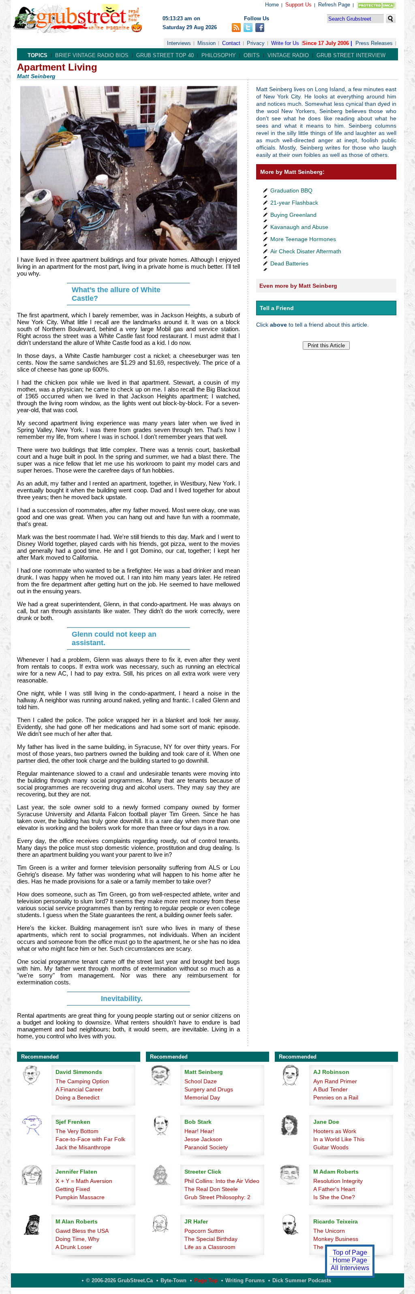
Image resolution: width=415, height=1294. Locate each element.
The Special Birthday (210, 1239)
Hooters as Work (334, 1131)
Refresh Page (334, 5)
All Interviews (350, 1267)
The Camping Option (82, 1081)
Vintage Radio (288, 55)
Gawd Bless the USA (82, 1231)
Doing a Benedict (77, 1097)
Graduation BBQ (291, 190)
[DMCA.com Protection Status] (374, 7)
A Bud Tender (330, 1089)
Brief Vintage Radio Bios (91, 55)
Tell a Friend (277, 308)
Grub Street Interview (351, 55)
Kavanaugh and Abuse (299, 227)
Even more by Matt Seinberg (298, 285)
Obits (252, 55)
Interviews (179, 43)
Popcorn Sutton (204, 1231)
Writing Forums (245, 1280)
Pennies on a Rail (335, 1097)
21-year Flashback (294, 202)
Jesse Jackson (203, 1139)
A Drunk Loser (74, 1247)
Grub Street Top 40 (165, 55)
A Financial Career (79, 1089)
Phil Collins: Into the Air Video (221, 1181)
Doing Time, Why (77, 1239)
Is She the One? (334, 1197)
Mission (206, 43)
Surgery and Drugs (208, 1089)
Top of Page (350, 1252)
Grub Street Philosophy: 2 (217, 1197)
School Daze (200, 1081)
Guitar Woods (331, 1147)
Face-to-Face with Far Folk (90, 1139)
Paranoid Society (206, 1147)
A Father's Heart (334, 1189)
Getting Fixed (73, 1189)
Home (272, 5)
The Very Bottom (77, 1131)
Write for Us (285, 43)
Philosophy (218, 55)
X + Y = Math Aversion (84, 1181)
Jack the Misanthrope (83, 1147)
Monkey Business (335, 1239)
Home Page (350, 1260)
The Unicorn (329, 1231)
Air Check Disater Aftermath (305, 251)
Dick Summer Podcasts (301, 1280)
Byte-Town (173, 1280)
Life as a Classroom (209, 1247)
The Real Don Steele (211, 1189)
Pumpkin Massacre (80, 1197)
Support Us (298, 5)
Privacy (256, 43)
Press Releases (374, 43)
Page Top (206, 1280)
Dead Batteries (289, 263)
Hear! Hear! (199, 1131)
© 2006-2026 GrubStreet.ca (119, 1280)
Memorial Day (202, 1097)
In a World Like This (338, 1139)
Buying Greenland (293, 215)
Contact (231, 43)
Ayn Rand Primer (335, 1081)
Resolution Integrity (338, 1181)
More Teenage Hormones (303, 239)
